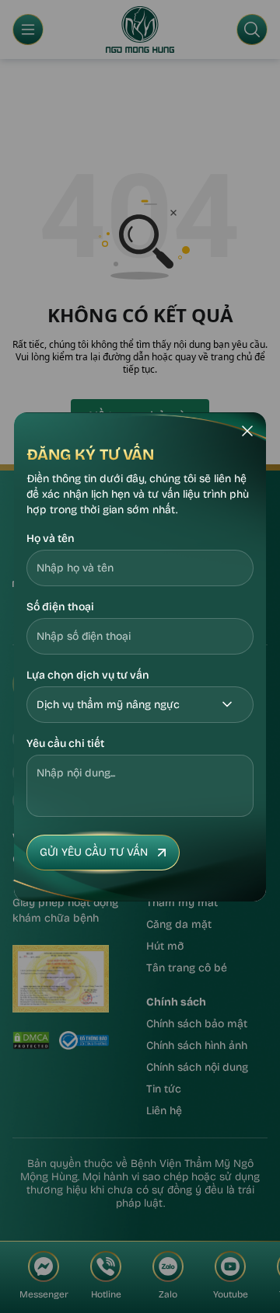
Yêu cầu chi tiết (65, 743)
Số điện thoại (60, 606)
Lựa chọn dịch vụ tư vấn (87, 675)
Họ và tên (50, 538)
